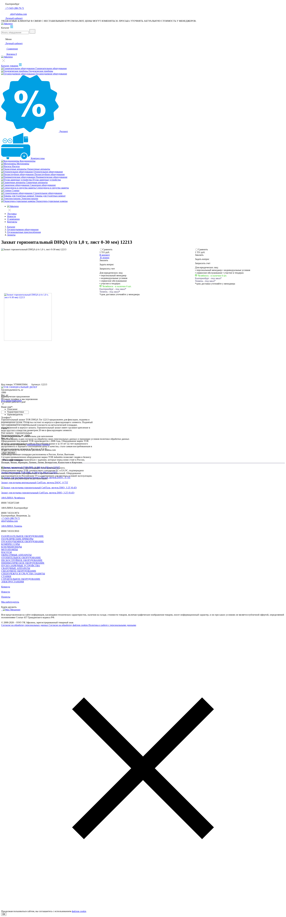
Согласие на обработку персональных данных (25, 625)
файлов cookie (79, 911)
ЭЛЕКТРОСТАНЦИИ (12, 581)
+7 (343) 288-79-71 (10, 518)
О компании (13, 219)
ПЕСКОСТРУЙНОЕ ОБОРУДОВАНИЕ (21, 560)
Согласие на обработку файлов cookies (68, 625)
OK (3, 914)
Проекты (5, 597)
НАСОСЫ (6, 552)
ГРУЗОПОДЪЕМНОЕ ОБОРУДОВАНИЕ (22, 541)
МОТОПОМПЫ (9, 549)
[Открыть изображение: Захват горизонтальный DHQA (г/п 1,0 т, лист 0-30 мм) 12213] (27, 317)
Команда (5, 586)
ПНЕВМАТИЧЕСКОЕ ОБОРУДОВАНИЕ (22, 563)
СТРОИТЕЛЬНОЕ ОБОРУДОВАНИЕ (20, 579)
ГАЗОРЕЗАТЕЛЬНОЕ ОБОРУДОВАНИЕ (22, 536)
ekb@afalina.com (9, 521)
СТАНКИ (6, 576)
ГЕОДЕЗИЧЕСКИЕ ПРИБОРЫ (17, 539)
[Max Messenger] (11, 609)
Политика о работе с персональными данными (112, 625)
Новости (11, 216)
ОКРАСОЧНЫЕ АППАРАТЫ (16, 555)
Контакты (12, 221)
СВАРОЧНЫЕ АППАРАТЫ (15, 568)
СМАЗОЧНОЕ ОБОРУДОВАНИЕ (18, 571)
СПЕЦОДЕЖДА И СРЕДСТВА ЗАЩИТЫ (23, 573)
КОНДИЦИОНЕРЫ (11, 547)
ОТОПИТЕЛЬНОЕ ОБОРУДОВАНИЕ (21, 557)
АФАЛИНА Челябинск (13, 497)
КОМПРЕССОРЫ (10, 544)
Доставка (12, 213)
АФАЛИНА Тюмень (11, 526)
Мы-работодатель (10, 602)
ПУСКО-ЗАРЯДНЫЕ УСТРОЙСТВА (20, 565)
